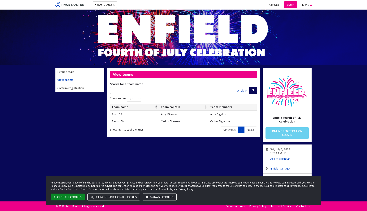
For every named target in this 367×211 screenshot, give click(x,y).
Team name (120, 107)
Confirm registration (70, 88)
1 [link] (241, 129)
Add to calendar (280, 159)
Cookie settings (235, 206)
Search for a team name (126, 84)
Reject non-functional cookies (113, 197)
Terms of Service (281, 206)
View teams (65, 80)
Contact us (303, 206)
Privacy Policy (257, 206)
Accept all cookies (68, 197)
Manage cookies (161, 197)
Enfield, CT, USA (280, 168)
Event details (106, 4)
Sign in (291, 4)
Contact (274, 4)
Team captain (170, 107)
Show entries (118, 98)
